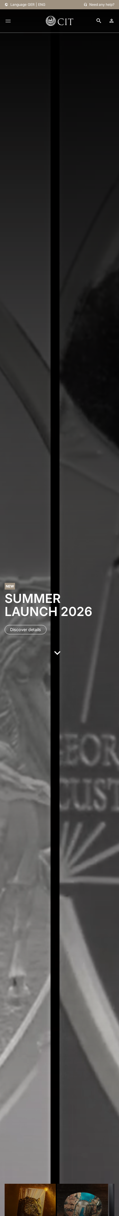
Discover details (25, 629)
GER (31, 4)
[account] (111, 21)
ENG (41, 4)
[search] (98, 21)
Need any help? (101, 4)
